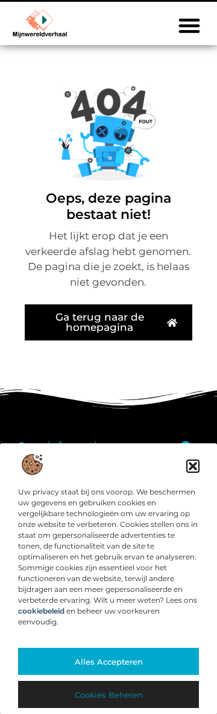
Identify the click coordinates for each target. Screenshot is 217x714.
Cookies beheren (109, 695)
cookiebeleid (41, 610)
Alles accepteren (109, 661)
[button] (193, 466)
